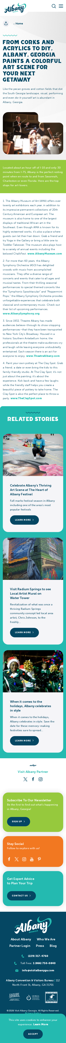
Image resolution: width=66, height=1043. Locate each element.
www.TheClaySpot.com (26, 398)
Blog (53, 946)
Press (40, 946)
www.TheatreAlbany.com (43, 356)
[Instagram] (41, 779)
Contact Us (20, 895)
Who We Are (46, 939)
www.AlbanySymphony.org (21, 313)
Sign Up (17, 821)
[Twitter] (25, 779)
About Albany (21, 939)
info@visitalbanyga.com (38, 970)
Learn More (40, 1024)
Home (19, 23)
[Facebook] (33, 779)
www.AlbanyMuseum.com (44, 253)
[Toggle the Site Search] (54, 6)
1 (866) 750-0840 (44, 963)
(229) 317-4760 (38, 956)
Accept (33, 1034)
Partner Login (19, 946)
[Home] (15, 8)
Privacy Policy (33, 1013)
